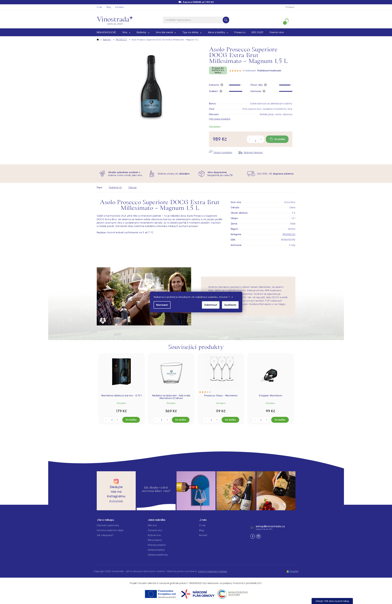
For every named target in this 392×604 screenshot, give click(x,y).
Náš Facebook (252, 536)
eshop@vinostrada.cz (270, 526)
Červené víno (155, 530)
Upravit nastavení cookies (212, 571)
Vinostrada (258, 536)
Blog (109, 7)
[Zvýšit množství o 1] (261, 139)
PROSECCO (289, 234)
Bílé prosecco (155, 540)
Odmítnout (210, 304)
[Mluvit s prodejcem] (220, 152)
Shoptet (293, 571)
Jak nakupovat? (105, 535)
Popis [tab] (99, 187)
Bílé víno (152, 525)
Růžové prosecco (157, 545)
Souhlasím (230, 304)
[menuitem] (106, 32)
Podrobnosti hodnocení (269, 70)
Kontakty (119, 7)
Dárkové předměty (158, 554)
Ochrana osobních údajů (110, 530)
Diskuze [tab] (132, 187)
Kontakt (203, 535)
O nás (99, 7)
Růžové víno (154, 535)
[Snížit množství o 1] (250, 139)
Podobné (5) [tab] (115, 187)
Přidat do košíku (277, 139)
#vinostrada (116, 500)
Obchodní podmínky (108, 525)
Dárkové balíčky (156, 550)
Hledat (226, 20)
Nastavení (162, 304)
